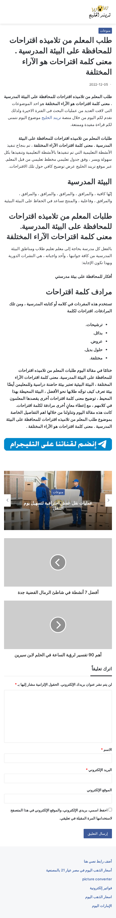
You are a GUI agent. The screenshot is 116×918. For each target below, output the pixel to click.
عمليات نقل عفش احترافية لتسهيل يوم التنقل (58, 505)
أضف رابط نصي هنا (98, 861)
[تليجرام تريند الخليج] (58, 444)
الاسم (106, 749)
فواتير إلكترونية (101, 888)
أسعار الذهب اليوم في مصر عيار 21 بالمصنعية (79, 870)
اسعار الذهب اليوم (98, 897)
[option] (58, 500)
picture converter (97, 879)
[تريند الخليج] (100, 12)
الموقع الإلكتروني (99, 790)
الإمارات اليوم (102, 905)
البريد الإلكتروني (99, 770)
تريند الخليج (51, 117)
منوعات (105, 31)
